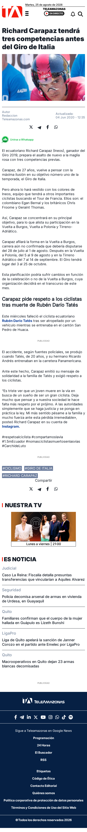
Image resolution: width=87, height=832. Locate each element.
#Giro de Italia (38, 468)
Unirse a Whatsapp (22, 139)
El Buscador (43, 752)
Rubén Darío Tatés (17, 321)
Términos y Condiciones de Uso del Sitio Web (43, 808)
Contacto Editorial (43, 786)
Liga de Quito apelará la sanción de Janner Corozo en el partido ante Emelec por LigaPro (41, 642)
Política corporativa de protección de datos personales (43, 800)
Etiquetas (44, 771)
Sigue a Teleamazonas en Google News (43, 731)
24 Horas (43, 745)
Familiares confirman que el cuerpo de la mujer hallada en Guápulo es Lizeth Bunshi (42, 620)
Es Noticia (20, 559)
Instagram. (11, 426)
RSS (43, 760)
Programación (43, 738)
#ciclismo (12, 468)
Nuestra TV (23, 505)
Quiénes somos (43, 793)
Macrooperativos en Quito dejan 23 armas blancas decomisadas (38, 663)
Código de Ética (43, 778)
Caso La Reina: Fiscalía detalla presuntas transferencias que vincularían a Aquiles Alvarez (43, 577)
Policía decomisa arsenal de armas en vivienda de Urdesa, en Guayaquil (42, 598)
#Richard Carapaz (20, 476)
